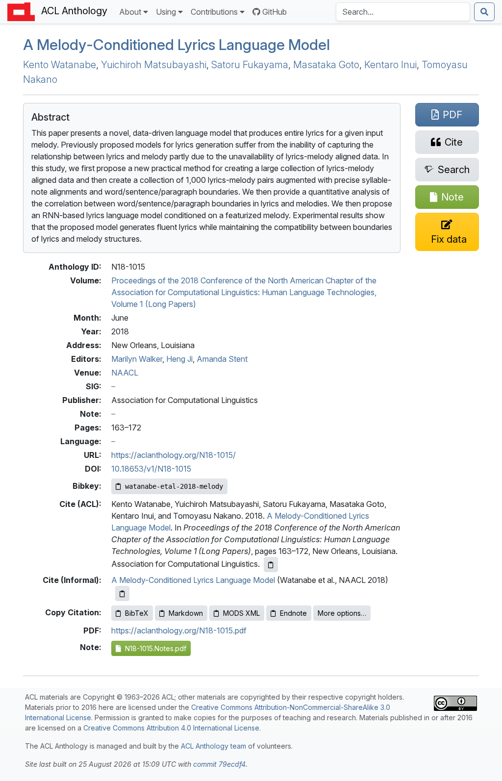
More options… (342, 613)
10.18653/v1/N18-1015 (151, 469)
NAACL (124, 373)
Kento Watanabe (59, 65)
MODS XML (241, 613)
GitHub (274, 12)
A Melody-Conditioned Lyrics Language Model (176, 44)
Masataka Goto (326, 65)
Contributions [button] (214, 12)
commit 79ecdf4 (219, 764)
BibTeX (137, 613)
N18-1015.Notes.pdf (153, 648)
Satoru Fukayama (249, 65)
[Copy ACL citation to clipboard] (271, 564)
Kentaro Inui (390, 65)
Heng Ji (179, 359)
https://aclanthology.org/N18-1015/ (173, 455)
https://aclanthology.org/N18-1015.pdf (179, 630)
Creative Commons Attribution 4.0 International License (171, 728)
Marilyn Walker (136, 359)
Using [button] (166, 12)
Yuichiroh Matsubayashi (153, 65)
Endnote (293, 613)
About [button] (130, 12)
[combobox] (403, 11)
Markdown (186, 613)
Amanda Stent (222, 359)
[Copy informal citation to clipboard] (122, 593)
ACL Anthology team (213, 746)
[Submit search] (484, 11)
